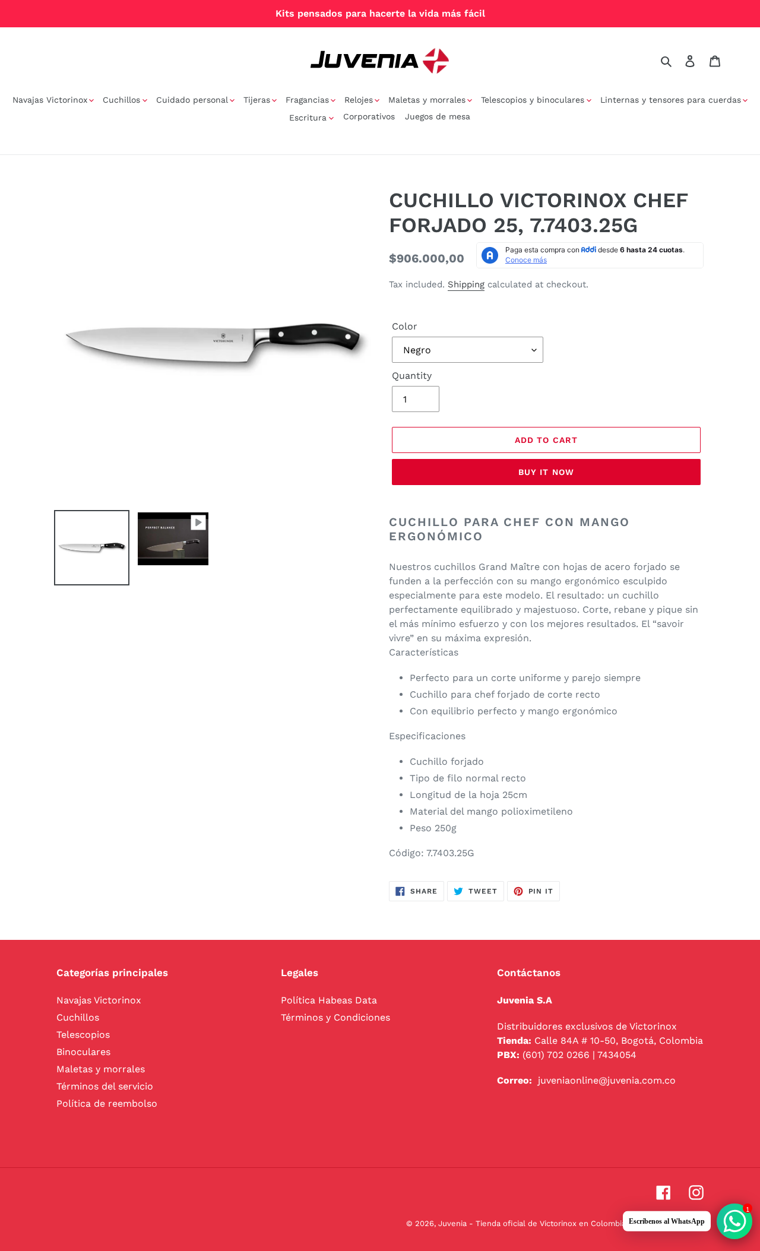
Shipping (466, 284)
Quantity (412, 375)
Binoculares (83, 1051)
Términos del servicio (104, 1086)
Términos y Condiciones (335, 1017)
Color (404, 326)
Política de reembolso (106, 1103)
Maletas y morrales (100, 1069)
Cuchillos (77, 1017)
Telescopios (83, 1034)
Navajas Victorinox (98, 1000)
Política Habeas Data (329, 1000)
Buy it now (546, 472)
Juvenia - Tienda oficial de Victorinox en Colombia (532, 1223)
